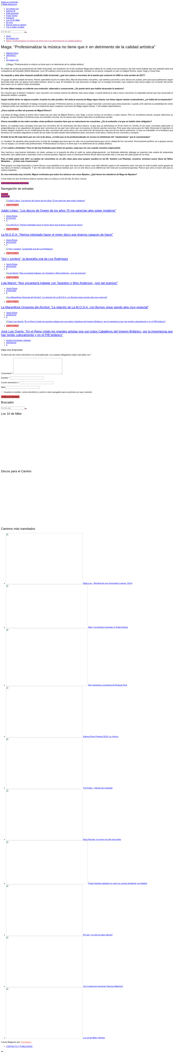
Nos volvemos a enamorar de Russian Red (107, 685)
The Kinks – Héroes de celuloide (98, 788)
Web (3, 387)
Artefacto (10, 18)
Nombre (5, 378)
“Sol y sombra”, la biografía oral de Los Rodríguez (34, 258)
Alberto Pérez (12, 53)
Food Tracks (11, 16)
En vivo (9, 22)
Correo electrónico (10, 382)
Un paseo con (12, 9)
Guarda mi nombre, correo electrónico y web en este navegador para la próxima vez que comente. (48, 392)
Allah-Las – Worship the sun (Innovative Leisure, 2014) (107, 583)
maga (12, 183)
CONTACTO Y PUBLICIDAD (19, 1046)
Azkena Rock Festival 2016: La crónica (100, 736)
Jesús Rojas (11, 216)
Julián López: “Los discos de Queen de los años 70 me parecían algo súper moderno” (58, 210)
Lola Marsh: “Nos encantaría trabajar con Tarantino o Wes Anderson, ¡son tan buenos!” (59, 283)
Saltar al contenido (9, 2)
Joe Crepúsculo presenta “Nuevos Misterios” (103, 986)
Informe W (10, 11)
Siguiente (5, 196)
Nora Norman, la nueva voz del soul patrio (102, 839)
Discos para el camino (16, 25)
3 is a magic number (15, 27)
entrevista (5, 183)
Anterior (4, 194)
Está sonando (12, 13)
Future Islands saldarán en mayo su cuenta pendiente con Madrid (117, 883)
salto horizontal (22, 183)
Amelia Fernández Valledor (18, 340)
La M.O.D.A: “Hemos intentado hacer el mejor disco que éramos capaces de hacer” (57, 234)
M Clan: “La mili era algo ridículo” (98, 935)
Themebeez (26, 1042)
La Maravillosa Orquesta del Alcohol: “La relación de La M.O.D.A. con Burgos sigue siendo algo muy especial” (75, 307)
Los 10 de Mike (13, 20)
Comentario (7, 373)
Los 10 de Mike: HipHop (94, 1038)
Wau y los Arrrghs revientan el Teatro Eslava (108, 627)
